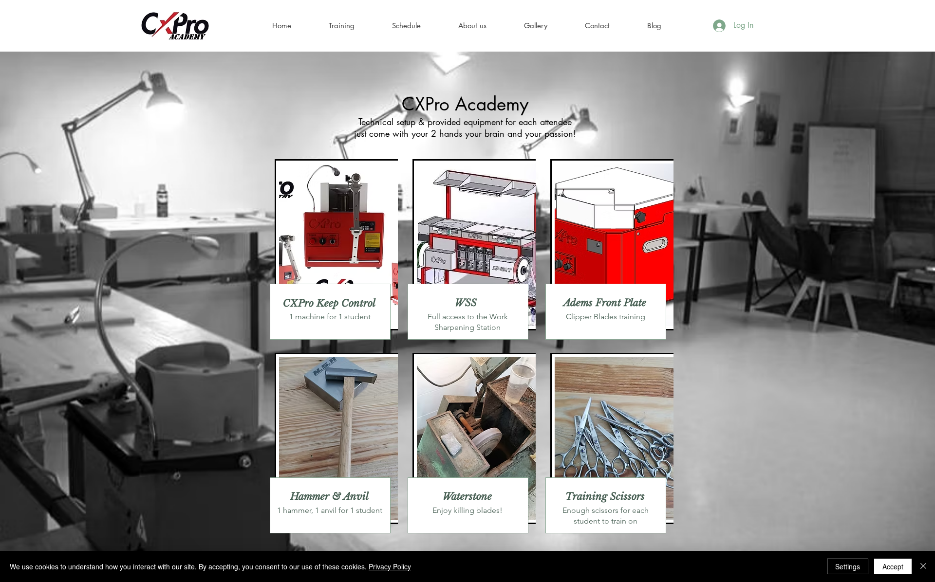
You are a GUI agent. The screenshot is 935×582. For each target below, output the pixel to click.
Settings (847, 566)
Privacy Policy (390, 566)
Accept (892, 566)
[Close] (923, 566)
